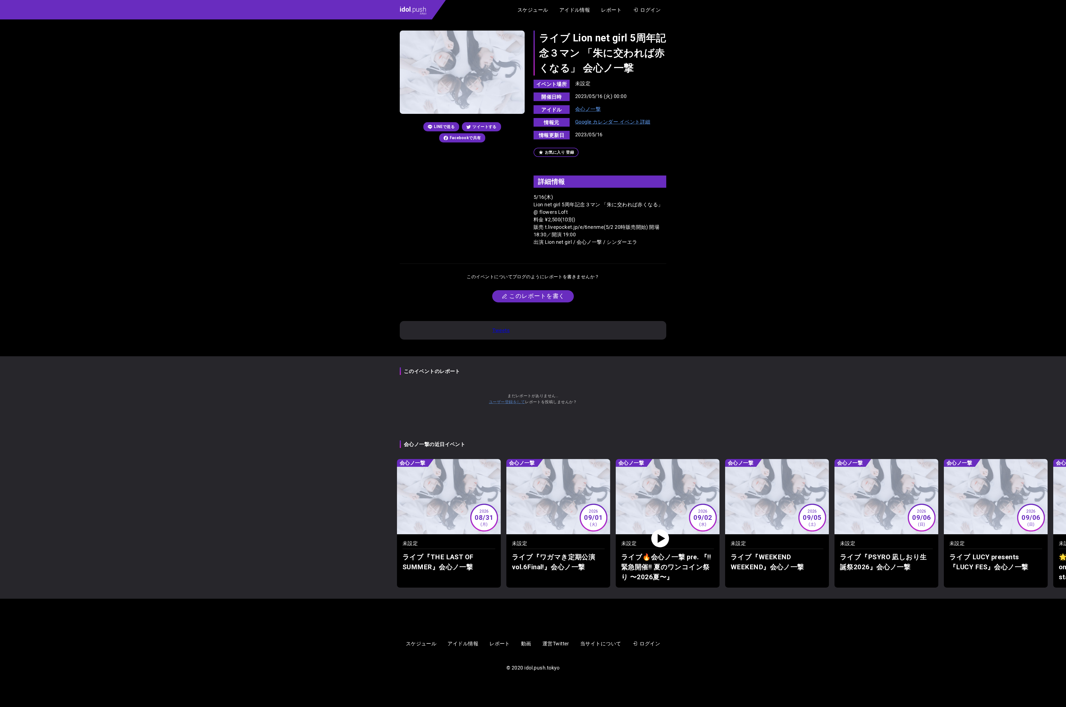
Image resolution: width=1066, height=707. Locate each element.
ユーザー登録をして (507, 402)
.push (413, 10)
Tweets (501, 330)
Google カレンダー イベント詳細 (612, 122)
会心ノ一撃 (588, 109)
